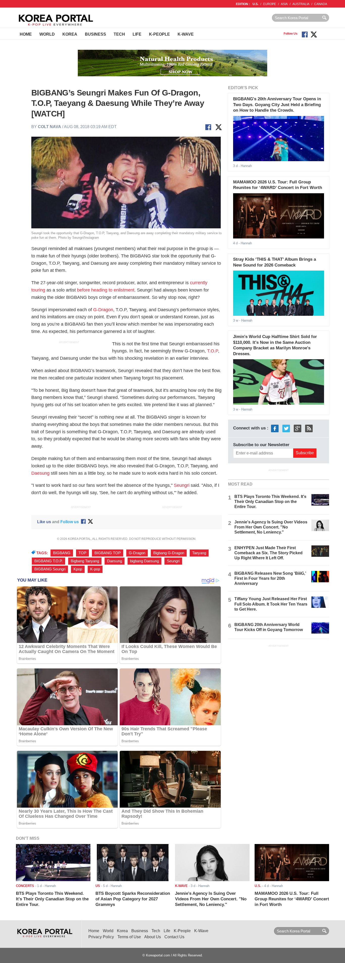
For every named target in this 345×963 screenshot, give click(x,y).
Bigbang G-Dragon (168, 553)
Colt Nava (49, 127)
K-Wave (186, 34)
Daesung (40, 473)
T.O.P (212, 350)
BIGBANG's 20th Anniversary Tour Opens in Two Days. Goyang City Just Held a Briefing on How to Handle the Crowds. (277, 105)
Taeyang (199, 553)
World (47, 34)
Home (26, 34)
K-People (159, 34)
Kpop (77, 569)
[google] (297, 428)
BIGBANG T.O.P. (48, 561)
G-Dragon (103, 309)
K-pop (95, 569)
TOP (82, 553)
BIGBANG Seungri (49, 569)
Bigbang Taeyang (85, 561)
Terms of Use (129, 937)
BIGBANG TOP (107, 553)
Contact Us (174, 937)
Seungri (181, 485)
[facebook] (275, 428)
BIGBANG (61, 553)
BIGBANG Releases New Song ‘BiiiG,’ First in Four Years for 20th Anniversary (270, 578)
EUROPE (269, 4)
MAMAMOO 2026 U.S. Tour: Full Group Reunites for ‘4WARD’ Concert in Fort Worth (292, 899)
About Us (152, 937)
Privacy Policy (101, 937)
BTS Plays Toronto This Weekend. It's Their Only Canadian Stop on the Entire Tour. (270, 501)
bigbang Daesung (144, 561)
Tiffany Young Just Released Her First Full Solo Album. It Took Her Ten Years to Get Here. (270, 604)
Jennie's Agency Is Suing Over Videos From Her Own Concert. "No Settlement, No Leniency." (270, 527)
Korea (69, 34)
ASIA (284, 4)
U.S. (255, 4)
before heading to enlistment (105, 290)
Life (137, 34)
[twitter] (286, 428)
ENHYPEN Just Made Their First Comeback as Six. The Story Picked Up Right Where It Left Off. (268, 553)
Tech (119, 34)
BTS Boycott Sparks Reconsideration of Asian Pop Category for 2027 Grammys (132, 899)
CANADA (320, 4)
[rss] (309, 428)
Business (95, 34)
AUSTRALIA (300, 4)
